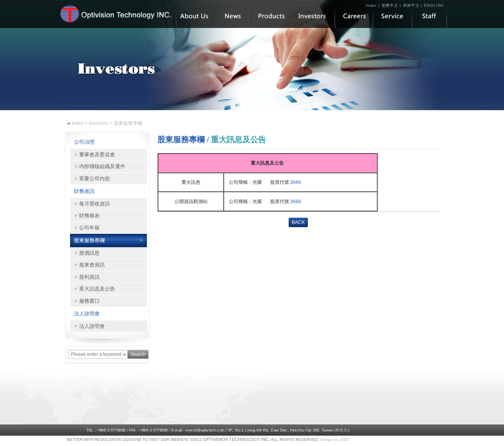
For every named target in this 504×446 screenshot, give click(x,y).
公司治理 (84, 142)
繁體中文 (390, 5)
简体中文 (411, 5)
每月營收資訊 (94, 204)
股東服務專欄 (89, 240)
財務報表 (89, 215)
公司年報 (89, 228)
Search (138, 354)
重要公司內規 (94, 178)
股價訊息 (89, 253)
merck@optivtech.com (204, 430)
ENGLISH (434, 5)
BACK (298, 222)
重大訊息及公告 (97, 289)
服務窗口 (89, 301)
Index (371, 5)
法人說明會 (87, 313)
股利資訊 (89, 277)
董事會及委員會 (97, 154)
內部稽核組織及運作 (102, 166)
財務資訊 (84, 191)
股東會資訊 (92, 265)
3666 (295, 182)
